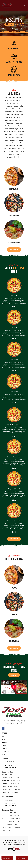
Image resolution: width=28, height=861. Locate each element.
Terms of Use (11, 844)
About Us (4, 748)
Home (3, 736)
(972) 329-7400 (9, 762)
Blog (3, 754)
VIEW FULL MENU (14, 249)
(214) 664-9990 (9, 800)
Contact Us (5, 751)
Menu (3, 739)
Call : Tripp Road (7, 858)
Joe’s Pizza (18, 840)
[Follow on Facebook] (3, 728)
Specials (4, 742)
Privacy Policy (18, 842)
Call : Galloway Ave (22, 858)
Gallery (4, 745)
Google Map (21, 844)
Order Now (14, 675)
